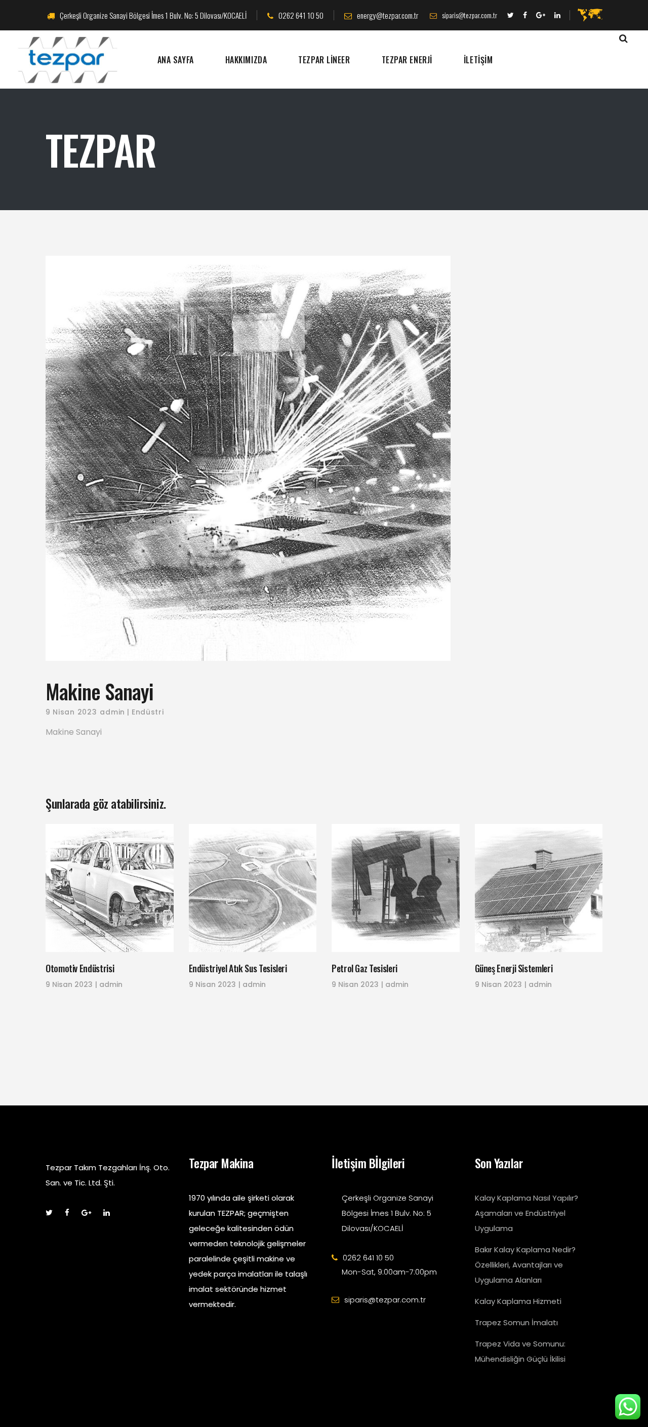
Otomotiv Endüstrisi (80, 968)
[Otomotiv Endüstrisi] (110, 888)
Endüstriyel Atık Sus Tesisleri (238, 968)
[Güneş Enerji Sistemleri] (539, 888)
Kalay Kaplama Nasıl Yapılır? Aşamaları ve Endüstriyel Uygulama (526, 1213)
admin (112, 712)
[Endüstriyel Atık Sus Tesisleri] (253, 888)
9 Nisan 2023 (71, 712)
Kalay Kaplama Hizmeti (518, 1301)
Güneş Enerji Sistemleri (514, 968)
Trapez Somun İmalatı (516, 1322)
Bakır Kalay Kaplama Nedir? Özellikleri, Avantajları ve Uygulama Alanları (525, 1264)
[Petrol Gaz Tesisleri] (396, 888)
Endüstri (148, 712)
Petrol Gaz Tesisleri (364, 968)
